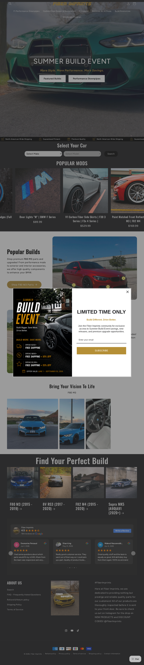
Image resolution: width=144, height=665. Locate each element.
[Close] (127, 291)
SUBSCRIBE (101, 350)
